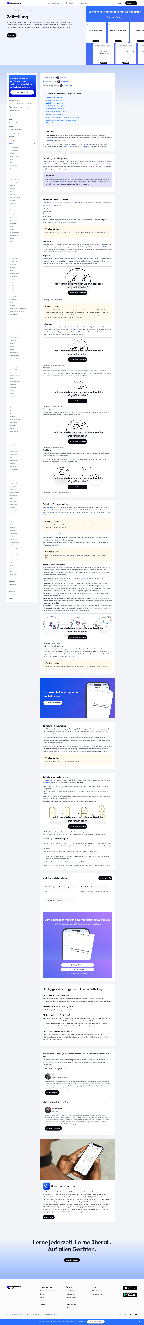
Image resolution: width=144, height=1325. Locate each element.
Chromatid (12, 191)
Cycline (11, 209)
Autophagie (12, 171)
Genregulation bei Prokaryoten (16, 291)
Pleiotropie (12, 416)
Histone (11, 329)
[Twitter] (130, 1314)
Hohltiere (11, 578)
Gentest (11, 302)
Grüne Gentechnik (13, 314)
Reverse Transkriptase (14, 475)
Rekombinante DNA (14, 469)
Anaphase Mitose (13, 165)
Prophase (12, 428)
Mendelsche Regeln (14, 367)
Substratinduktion (14, 516)
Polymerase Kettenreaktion (15, 419)
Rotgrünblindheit (13, 486)
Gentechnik (12, 294)
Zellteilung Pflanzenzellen (54, 100)
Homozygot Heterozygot (15, 337)
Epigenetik (12, 238)
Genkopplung (13, 264)
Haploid (11, 320)
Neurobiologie (12, 585)
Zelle (62, 182)
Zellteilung (12, 557)
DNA (11, 212)
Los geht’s (11, 35)
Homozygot (12, 335)
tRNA (11, 571)
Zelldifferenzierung (14, 554)
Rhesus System (13, 478)
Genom (11, 270)
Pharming (12, 408)
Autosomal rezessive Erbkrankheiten (17, 177)
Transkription (13, 530)
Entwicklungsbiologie (14, 133)
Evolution (11, 136)
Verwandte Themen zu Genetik (56, 112)
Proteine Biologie (13, 434)
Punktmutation (13, 448)
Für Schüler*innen (71, 1294)
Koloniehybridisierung (14, 355)
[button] (8, 58)
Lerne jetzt (103, 878)
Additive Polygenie (14, 156)
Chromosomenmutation (15, 197)
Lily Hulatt (63, 77)
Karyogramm (12, 349)
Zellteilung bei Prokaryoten (55, 103)
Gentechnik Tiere (13, 299)
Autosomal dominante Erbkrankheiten (18, 174)
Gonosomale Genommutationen (17, 311)
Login (120, 3)
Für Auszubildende (71, 1297)
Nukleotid (12, 402)
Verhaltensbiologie (13, 588)
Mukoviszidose (13, 387)
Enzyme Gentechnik (14, 235)
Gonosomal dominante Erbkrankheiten (18, 308)
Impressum (36, 1314)
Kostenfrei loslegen (72, 1260)
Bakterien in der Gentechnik (16, 180)
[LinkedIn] (136, 1314)
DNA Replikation (13, 221)
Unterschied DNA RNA (14, 542)
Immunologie (12, 581)
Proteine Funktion (14, 437)
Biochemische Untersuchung (16, 183)
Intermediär (12, 343)
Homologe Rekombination (15, 332)
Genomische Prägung (14, 273)
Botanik (11, 126)
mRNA (11, 562)
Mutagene (12, 390)
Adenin (11, 159)
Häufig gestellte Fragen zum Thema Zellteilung (61, 120)
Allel (11, 162)
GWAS (11, 247)
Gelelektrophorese (14, 250)
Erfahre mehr (48, 1217)
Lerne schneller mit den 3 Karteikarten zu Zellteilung (62, 117)
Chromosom (12, 194)
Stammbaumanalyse (14, 510)
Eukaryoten (85, 147)
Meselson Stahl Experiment (15, 370)
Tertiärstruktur (13, 522)
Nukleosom (12, 399)
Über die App (69, 3)
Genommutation (13, 276)
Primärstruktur (13, 425)
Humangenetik (13, 340)
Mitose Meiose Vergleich (15, 381)
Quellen (45, 81)
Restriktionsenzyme (14, 472)
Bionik (10, 119)
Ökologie (11, 598)
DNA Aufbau (12, 215)
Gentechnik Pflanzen (14, 297)
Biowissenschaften (13, 123)
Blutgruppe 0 (12, 185)
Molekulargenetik (13, 384)
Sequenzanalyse (13, 501)
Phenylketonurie (13, 410)
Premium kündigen (97, 1294)
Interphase (12, 346)
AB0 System (12, 153)
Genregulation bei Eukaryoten (16, 288)
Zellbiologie (12, 591)
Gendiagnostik (13, 256)
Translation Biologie (14, 533)
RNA (11, 457)
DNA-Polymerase (13, 223)
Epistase (11, 241)
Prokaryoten (68, 147)
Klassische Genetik (14, 352)
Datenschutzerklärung (50, 1314)
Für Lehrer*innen (71, 1304)
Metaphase (12, 373)
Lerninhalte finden (53, 3)
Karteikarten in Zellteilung (54, 114)
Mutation (12, 393)
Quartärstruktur (13, 454)
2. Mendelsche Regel (14, 147)
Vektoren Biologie (13, 548)
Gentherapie (12, 305)
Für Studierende (70, 1291)
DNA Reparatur (13, 218)
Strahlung (12, 513)
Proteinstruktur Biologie (15, 440)
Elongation (12, 229)
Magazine (42, 1304)
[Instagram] (125, 1314)
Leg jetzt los (23, 92)
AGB (27, 1314)
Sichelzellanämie (13, 504)
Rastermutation (13, 466)
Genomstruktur (13, 279)
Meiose (11, 364)
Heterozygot (12, 326)
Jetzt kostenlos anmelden (77, 293)
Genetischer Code (13, 261)
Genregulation (13, 285)
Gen (11, 253)
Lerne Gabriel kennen (53, 1128)
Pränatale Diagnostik (14, 446)
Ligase (11, 361)
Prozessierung (13, 443)
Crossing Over (13, 203)
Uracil (11, 545)
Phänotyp (12, 413)
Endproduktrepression (15, 232)
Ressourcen (83, 3)
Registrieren (131, 3)
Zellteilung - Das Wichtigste (55, 106)
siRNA (11, 568)
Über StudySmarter (52, 123)
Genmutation (13, 267)
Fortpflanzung (50, 140)
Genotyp (12, 282)
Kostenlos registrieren (53, 703)
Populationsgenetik (14, 422)
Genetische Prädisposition (15, 259)
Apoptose (12, 168)
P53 (10, 405)
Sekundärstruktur (13, 495)
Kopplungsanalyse (14, 358)
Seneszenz (12, 498)
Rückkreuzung (13, 489)
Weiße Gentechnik (13, 551)
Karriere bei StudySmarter (47, 1291)
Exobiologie (12, 140)
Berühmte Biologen (13, 116)
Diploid (11, 226)
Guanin (11, 317)
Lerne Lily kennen (52, 1092)
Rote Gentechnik (13, 484)
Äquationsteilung (13, 574)
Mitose (11, 378)
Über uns (42, 1294)
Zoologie (11, 595)
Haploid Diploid (13, 323)
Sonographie (12, 507)
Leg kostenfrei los (114, 17)
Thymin (11, 524)
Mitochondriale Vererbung (15, 375)
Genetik (11, 143)
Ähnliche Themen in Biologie (55, 109)
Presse (42, 1301)
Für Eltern (68, 1307)
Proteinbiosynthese (14, 431)
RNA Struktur (12, 463)
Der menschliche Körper (15, 130)
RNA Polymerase (13, 460)
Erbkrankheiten (13, 244)
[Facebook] (120, 1314)
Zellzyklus (12, 560)
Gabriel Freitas (65, 81)
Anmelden (85, 973)
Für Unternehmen (71, 1301)
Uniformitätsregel (13, 539)
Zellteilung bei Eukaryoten (54, 97)
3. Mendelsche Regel (14, 150)
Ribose (11, 481)
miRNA (11, 565)
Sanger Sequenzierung (14, 492)
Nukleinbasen (13, 396)
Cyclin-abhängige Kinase (15, 206)
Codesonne (12, 200)
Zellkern (59, 203)
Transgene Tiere (13, 527)
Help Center (95, 1291)
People (42, 1297)
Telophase (12, 519)
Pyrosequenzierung (14, 451)
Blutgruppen (12, 188)
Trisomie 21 (12, 536)
